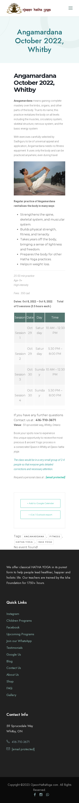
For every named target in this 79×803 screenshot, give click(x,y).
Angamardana (34, 536)
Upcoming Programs (20, 634)
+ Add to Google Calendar (40, 503)
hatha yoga (24, 542)
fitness (55, 536)
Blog (9, 661)
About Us (12, 674)
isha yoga (45, 542)
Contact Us (13, 668)
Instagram (12, 614)
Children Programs (19, 620)
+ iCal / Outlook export (40, 514)
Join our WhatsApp (19, 641)
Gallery (11, 695)
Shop (10, 681)
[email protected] (55, 477)
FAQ (9, 688)
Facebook (12, 627)
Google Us (13, 654)
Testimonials (14, 647)
